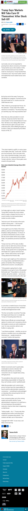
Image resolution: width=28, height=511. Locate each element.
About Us (5, 472)
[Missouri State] (4, 490)
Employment (6, 475)
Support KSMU (6, 466)
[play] (2, 509)
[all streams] (26, 509)
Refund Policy (6, 478)
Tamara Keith (9, 22)
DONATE (23, 2)
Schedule (5, 469)
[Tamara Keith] (4, 434)
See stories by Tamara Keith (16, 441)
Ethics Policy (5, 481)
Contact (4, 459)
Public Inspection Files (8, 463)
